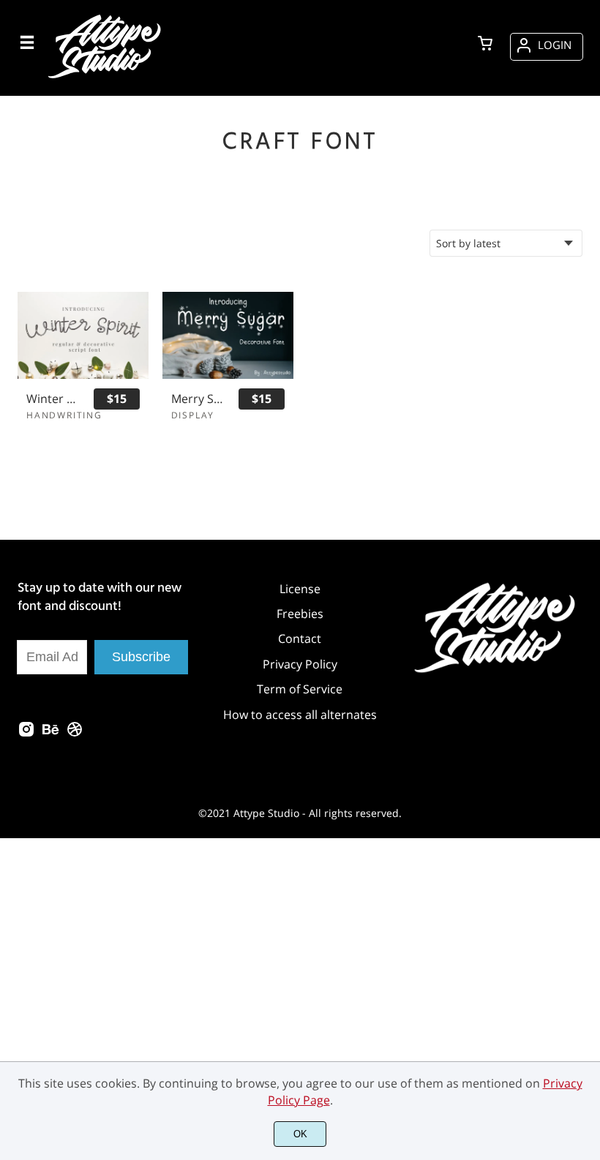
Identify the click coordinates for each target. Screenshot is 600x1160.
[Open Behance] (50, 734)
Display (193, 415)
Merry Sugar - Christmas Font (198, 399)
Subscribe (141, 656)
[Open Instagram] (26, 734)
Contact (299, 638)
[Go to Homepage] (106, 77)
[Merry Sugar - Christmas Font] (227, 335)
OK (300, 1134)
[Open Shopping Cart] (485, 44)
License (300, 589)
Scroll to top (587, 839)
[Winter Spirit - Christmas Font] (83, 335)
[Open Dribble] (74, 734)
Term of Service (299, 689)
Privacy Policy (300, 664)
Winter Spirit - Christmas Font (53, 399)
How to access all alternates (300, 715)
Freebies (300, 614)
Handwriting (64, 415)
